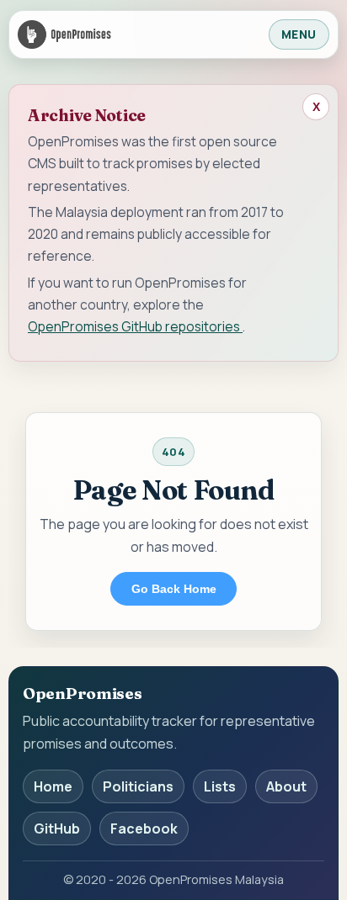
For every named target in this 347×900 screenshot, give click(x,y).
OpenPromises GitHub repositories (135, 326)
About (286, 786)
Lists (220, 786)
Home (53, 786)
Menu (299, 34)
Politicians (138, 786)
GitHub (57, 828)
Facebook (144, 828)
